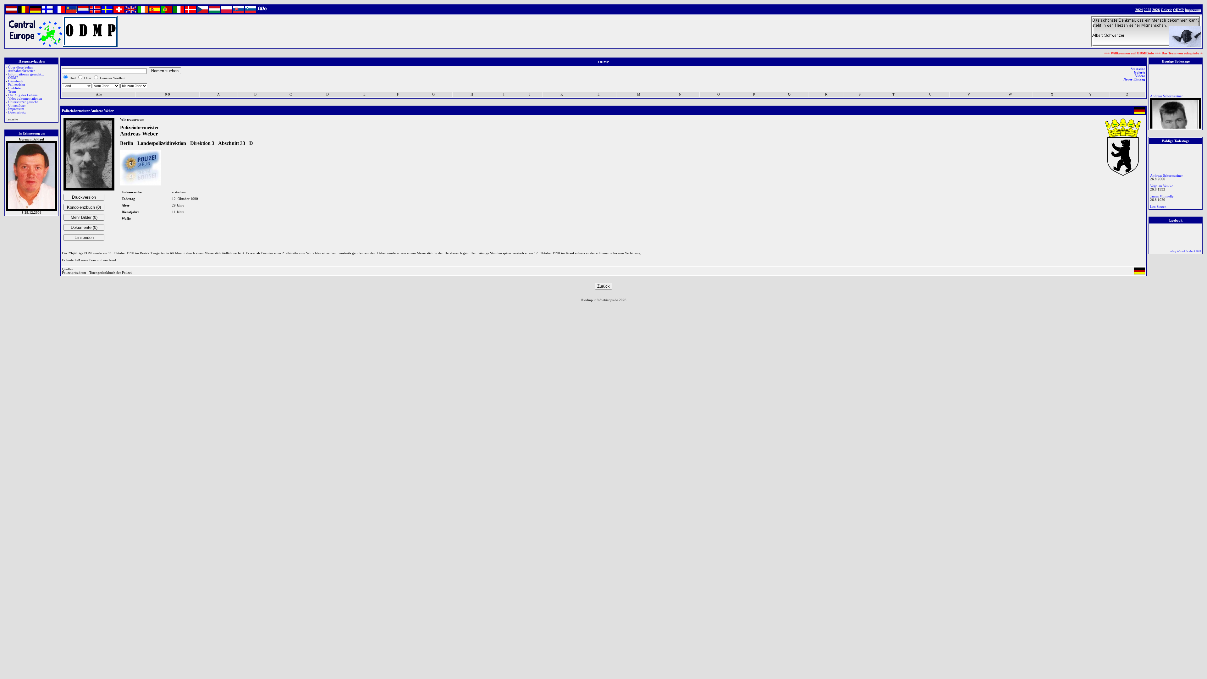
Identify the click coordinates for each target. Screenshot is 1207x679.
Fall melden (16, 84)
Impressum (16, 109)
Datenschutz (17, 112)
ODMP (13, 78)
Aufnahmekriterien (22, 71)
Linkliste (14, 88)
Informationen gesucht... (26, 74)
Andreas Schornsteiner (1166, 91)
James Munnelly (1162, 192)
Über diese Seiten (20, 67)
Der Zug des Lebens (22, 95)
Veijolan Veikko (1161, 181)
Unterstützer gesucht (23, 102)
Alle (99, 94)
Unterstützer (17, 105)
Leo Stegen (1158, 202)
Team (12, 91)
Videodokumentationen (25, 98)
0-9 (167, 94)
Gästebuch (15, 81)
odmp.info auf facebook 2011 (1186, 251)
